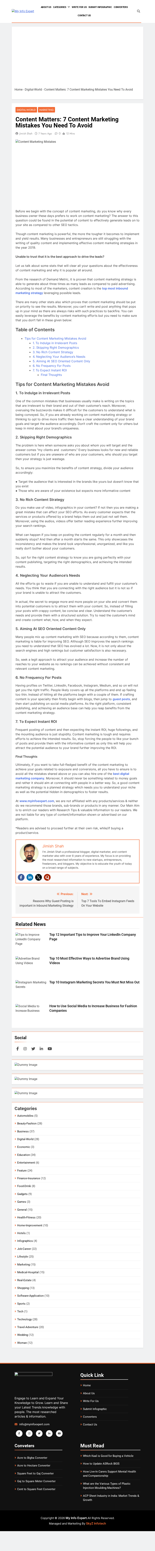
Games (21, 1201)
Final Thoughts (51, 375)
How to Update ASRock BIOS (101, 1463)
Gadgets (22, 1194)
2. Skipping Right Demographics (56, 347)
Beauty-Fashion (26, 1123)
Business (23, 1131)
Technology (24, 1319)
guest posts (121, 699)
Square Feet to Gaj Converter (35, 1473)
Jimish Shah (25, 133)
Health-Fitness (26, 1217)
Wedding (22, 1335)
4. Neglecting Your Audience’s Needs (59, 356)
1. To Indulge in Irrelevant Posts (55, 343)
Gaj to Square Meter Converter (36, 1481)
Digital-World (33, 89)
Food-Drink (24, 1186)
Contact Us (84, 15)
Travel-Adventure (27, 1327)
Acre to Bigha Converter (32, 1457)
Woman (22, 1343)
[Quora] (47, 877)
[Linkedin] (29, 877)
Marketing (46, 110)
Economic (23, 1147)
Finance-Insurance (28, 1178)
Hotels (21, 1233)
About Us (46, 7)
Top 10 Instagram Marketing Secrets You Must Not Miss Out (94, 982)
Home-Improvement (29, 1225)
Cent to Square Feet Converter (36, 1489)
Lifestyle (22, 1256)
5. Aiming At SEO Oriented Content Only (61, 361)
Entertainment (26, 1162)
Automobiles (25, 1115)
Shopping (23, 1288)
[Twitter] (38, 877)
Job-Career (24, 1249)
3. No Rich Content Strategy (53, 352)
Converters (121, 7)
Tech (20, 1311)
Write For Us (79, 7)
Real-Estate (24, 1280)
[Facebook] (21, 877)
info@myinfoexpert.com (34, 1424)
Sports (21, 1303)
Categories (59, 7)
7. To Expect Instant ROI (50, 370)
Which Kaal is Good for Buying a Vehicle (108, 1456)
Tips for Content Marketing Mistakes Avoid (55, 338)
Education (23, 1155)
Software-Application (30, 1295)
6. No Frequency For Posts (52, 366)
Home (18, 89)
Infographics (25, 1241)
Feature (22, 1170)
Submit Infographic (100, 7)
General (22, 1209)
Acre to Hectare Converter (33, 1465)
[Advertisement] (77, 57)
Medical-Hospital (28, 1272)
